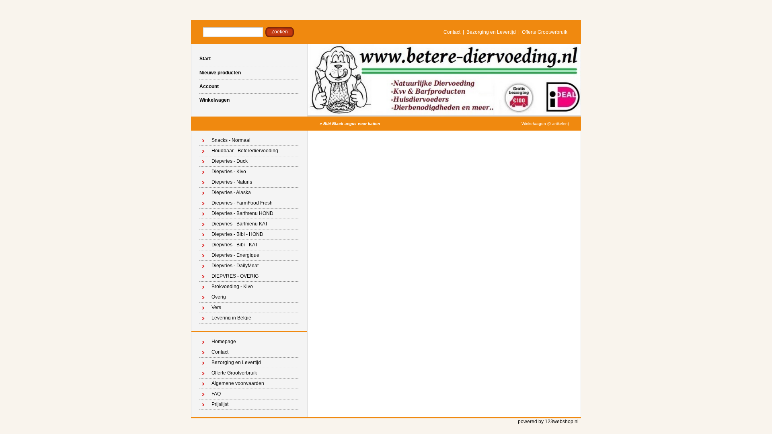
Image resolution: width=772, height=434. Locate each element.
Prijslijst (219, 404)
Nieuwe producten (220, 73)
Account (209, 86)
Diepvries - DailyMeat (235, 265)
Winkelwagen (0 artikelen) (545, 123)
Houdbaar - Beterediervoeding (244, 151)
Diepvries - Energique (235, 255)
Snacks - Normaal (230, 140)
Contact (451, 32)
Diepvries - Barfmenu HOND (242, 213)
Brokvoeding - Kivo (232, 286)
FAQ (216, 394)
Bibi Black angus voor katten (351, 123)
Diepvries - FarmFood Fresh (242, 203)
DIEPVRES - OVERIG (235, 276)
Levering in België (231, 318)
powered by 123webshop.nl (548, 421)
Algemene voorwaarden (237, 383)
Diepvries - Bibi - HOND (237, 234)
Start (205, 58)
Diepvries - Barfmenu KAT (239, 224)
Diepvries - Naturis (231, 182)
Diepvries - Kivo (228, 171)
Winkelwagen (214, 100)
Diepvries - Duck (229, 161)
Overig (218, 297)
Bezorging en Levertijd (491, 32)
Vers (216, 307)
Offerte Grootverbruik (544, 32)
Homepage (223, 341)
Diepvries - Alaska (231, 192)
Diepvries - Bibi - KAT (234, 245)
